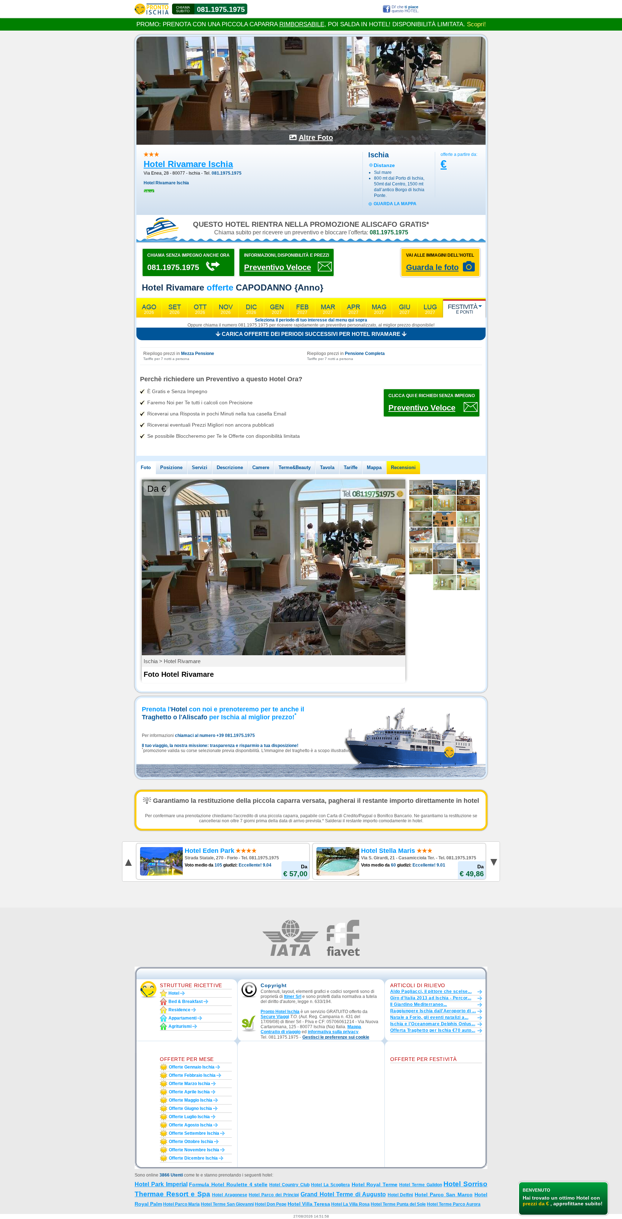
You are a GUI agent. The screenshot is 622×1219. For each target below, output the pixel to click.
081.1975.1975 (221, 9)
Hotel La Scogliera (330, 1184)
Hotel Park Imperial (161, 1184)
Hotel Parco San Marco (444, 1194)
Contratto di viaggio (281, 1031)
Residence (179, 1009)
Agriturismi (179, 1026)
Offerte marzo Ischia (189, 1083)
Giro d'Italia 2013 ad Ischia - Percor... (430, 997)
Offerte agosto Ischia (190, 1125)
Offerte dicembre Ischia (193, 1158)
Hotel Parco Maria (181, 1204)
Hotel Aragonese (229, 1194)
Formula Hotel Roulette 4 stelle (228, 1184)
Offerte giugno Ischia (190, 1108)
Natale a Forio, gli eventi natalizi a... (429, 1017)
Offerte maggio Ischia (190, 1100)
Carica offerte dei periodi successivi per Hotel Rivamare (311, 334)
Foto (146, 467)
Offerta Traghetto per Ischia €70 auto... (432, 1030)
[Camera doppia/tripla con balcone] (468, 582)
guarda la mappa (395, 203)
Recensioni (403, 467)
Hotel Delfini (400, 1194)
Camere (260, 467)
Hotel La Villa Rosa (350, 1204)
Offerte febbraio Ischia (192, 1075)
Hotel (173, 993)
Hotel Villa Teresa (309, 1204)
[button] (336, 1037)
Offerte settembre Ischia (194, 1133)
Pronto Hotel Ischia (280, 1011)
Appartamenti (182, 1018)
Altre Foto (316, 137)
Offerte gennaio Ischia (192, 1067)
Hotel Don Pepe (271, 1204)
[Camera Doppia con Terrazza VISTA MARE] (444, 503)
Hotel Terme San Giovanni (227, 1204)
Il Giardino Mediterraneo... (418, 1004)
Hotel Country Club (289, 1184)
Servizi (199, 467)
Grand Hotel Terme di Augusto (343, 1194)
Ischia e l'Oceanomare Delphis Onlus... (432, 1023)
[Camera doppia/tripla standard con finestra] (421, 567)
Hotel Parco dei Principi (274, 1194)
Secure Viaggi (275, 1016)
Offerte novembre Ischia (194, 1149)
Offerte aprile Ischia (189, 1091)
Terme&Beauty (295, 467)
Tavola (327, 467)
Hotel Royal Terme (375, 1184)
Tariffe (350, 467)
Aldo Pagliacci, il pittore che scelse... (431, 991)
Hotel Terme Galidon (420, 1184)
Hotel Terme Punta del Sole (398, 1204)
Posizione (171, 467)
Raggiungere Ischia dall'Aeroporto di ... (433, 1010)
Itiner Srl (292, 996)
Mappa (374, 467)
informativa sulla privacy (333, 1031)
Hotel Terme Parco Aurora (454, 1204)
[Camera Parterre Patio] (421, 503)
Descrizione (230, 467)
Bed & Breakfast (185, 1001)
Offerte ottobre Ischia (191, 1141)
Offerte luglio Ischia (189, 1116)
